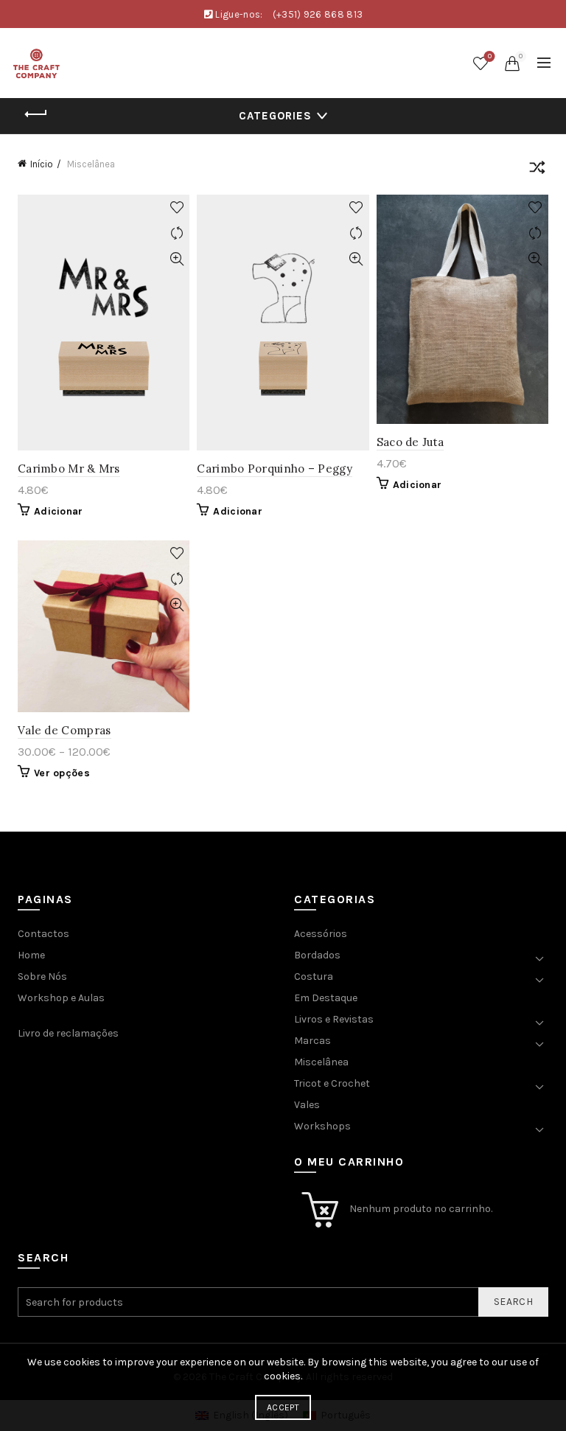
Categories (275, 115)
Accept (283, 1407)
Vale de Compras (64, 730)
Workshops (322, 1126)
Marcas (312, 1040)
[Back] (36, 114)
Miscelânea (321, 1062)
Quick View (176, 259)
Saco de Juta (410, 442)
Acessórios (320, 933)
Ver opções (62, 773)
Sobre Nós (42, 976)
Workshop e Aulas (61, 998)
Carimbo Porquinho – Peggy (274, 469)
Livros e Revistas (334, 1019)
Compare (176, 233)
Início (41, 164)
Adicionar (58, 511)
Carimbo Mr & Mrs (69, 469)
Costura (313, 976)
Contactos (43, 933)
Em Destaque (325, 998)
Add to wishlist (176, 207)
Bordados (317, 955)
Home (31, 955)
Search (513, 1301)
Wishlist (490, 56)
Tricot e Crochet (332, 1083)
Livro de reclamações (68, 1033)
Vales (307, 1105)
